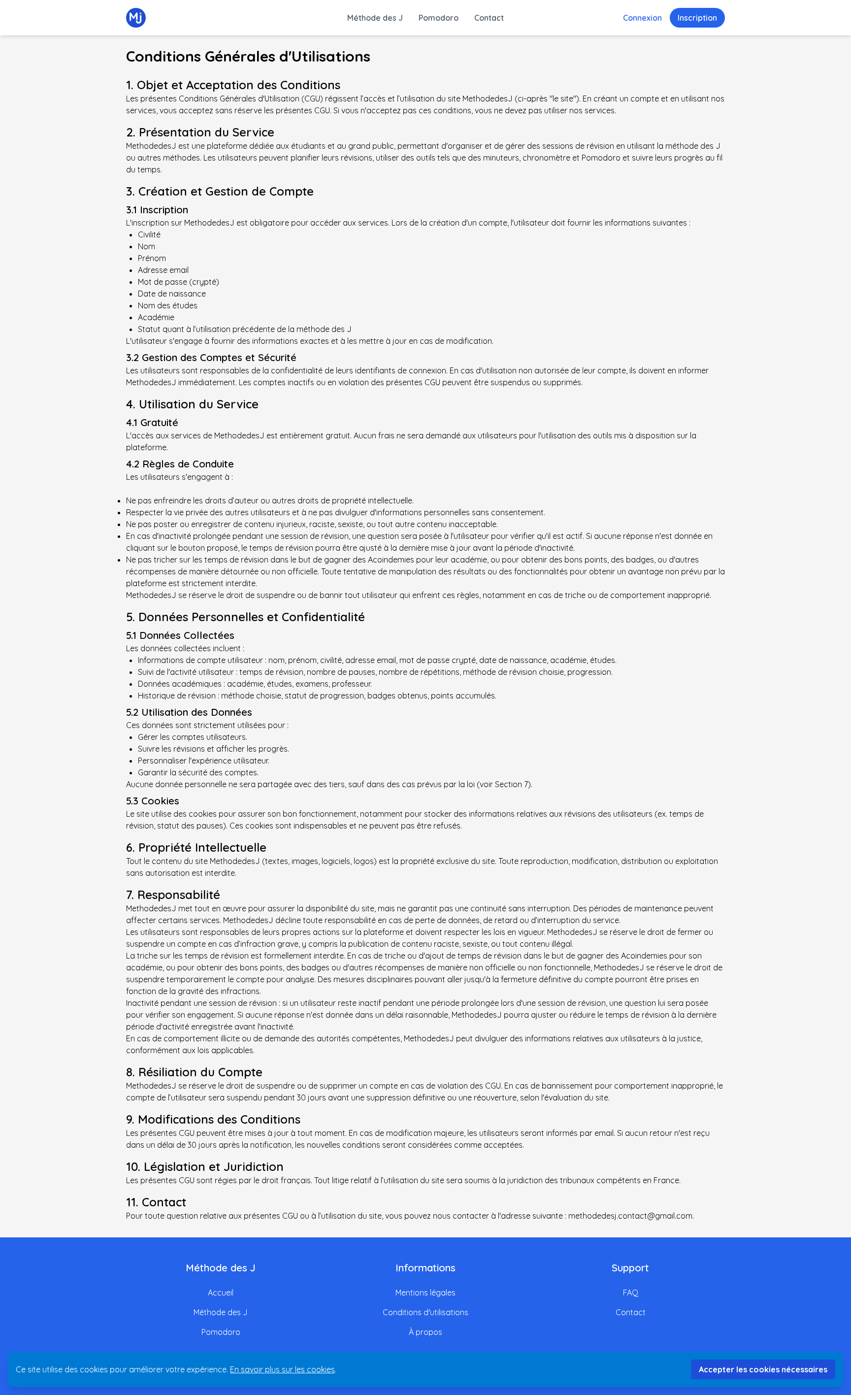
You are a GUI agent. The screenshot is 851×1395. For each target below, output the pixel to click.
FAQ (630, 1292)
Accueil (220, 1292)
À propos (425, 1332)
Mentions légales (425, 1292)
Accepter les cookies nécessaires (763, 1369)
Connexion (642, 18)
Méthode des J (375, 18)
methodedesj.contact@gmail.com (630, 1216)
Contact (489, 18)
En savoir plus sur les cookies (282, 1369)
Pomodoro (438, 18)
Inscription (697, 18)
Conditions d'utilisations (425, 1312)
